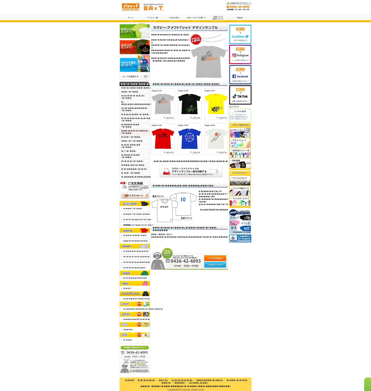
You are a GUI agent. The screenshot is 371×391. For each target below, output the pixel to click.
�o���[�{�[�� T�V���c (130, 125)
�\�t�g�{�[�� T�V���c (135, 114)
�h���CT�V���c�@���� (169, 61)
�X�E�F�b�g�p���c (134, 268)
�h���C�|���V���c (135, 235)
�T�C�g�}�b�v (146, 380)
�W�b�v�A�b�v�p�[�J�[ (136, 257)
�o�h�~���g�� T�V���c (130, 146)
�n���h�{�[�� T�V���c (130, 156)
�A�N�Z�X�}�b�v (182, 380)
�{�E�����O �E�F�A (134, 169)
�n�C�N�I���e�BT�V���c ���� (136, 220)
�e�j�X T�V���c (131, 137)
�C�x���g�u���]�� (135, 278)
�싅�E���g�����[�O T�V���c (134, 109)
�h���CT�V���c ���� (136, 214)
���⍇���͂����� (139, 371)
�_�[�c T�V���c (131, 173)
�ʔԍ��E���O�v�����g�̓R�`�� (214, 210)
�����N (179, 383)
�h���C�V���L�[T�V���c (136, 225)
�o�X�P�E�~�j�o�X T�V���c (133, 97)
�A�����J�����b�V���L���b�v (136, 309)
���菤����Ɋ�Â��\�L (209, 380)
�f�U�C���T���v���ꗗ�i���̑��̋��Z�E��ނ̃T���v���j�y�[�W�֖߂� (190, 161)
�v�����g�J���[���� (135, 177)
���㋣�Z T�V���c (132, 141)
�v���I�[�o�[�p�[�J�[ (136, 251)
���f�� (128, 330)
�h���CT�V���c (132, 209)
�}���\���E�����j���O (135, 103)
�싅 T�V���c (128, 151)
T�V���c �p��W (198, 383)
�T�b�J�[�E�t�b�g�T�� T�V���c (135, 119)
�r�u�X (127, 288)
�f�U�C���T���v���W (135, 88)
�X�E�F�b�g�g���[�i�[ (136, 262)
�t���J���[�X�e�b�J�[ (136, 319)
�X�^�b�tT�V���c (132, 161)
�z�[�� (129, 380)
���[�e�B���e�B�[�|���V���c (135, 242)
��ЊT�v (163, 380)
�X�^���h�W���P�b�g (136, 299)
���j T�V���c (130, 92)
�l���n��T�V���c (133, 165)
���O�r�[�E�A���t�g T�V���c (134, 132)
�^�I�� (127, 340)
